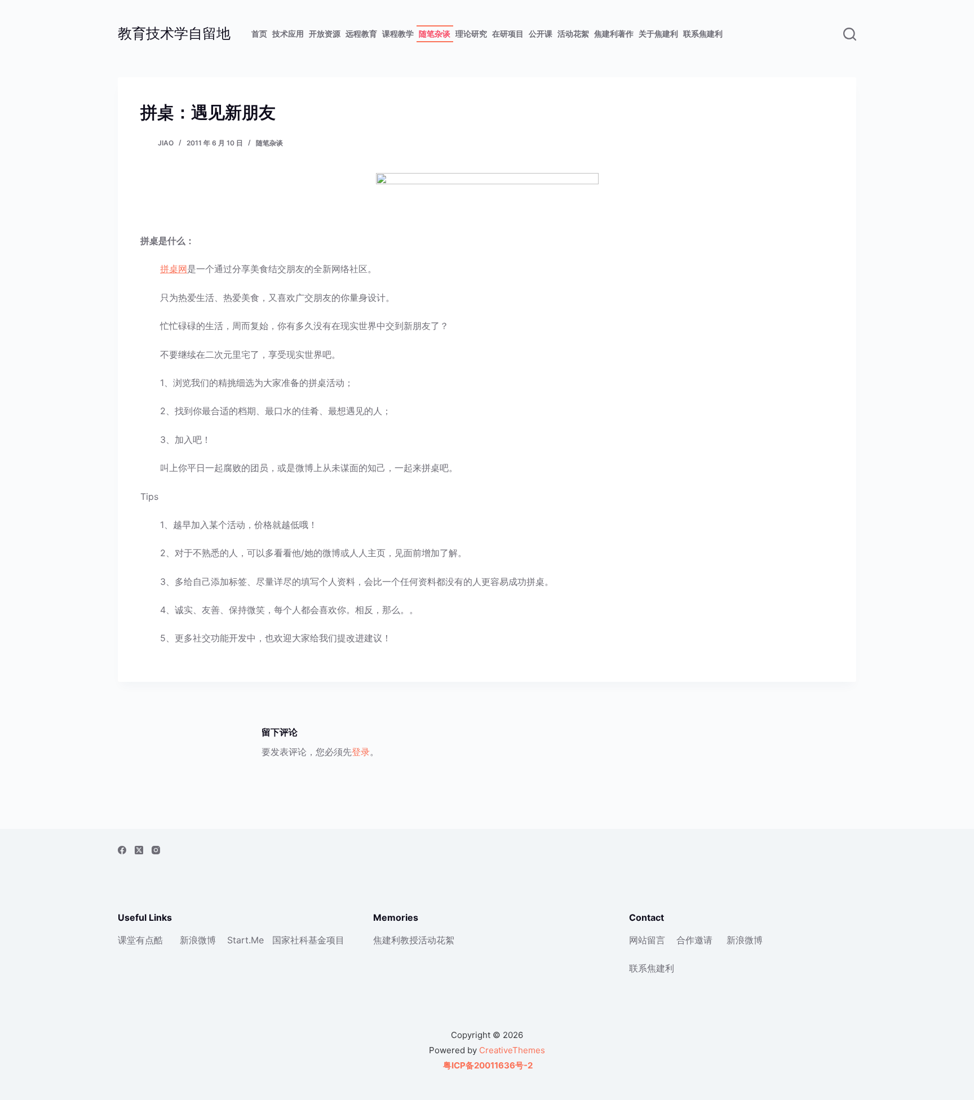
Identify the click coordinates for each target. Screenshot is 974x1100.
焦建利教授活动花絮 (413, 940)
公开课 (540, 33)
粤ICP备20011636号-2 (487, 1065)
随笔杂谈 (434, 33)
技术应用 (288, 33)
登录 (361, 751)
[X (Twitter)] (139, 850)
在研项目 (508, 33)
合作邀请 (694, 940)
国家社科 (290, 940)
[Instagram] (156, 850)
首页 (259, 33)
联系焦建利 (703, 33)
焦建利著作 (614, 33)
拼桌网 (173, 268)
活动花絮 (573, 33)
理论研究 (471, 33)
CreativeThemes (512, 1050)
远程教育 (361, 33)
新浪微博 (198, 940)
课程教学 (398, 33)
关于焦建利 (658, 33)
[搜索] (849, 34)
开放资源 (324, 33)
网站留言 (647, 940)
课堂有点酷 (140, 940)
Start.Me (245, 940)
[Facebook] (122, 850)
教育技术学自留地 (174, 33)
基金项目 (326, 940)
